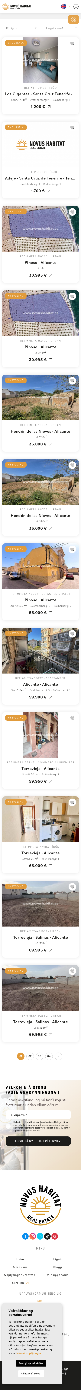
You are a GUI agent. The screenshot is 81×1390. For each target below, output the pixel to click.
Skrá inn (18, 1282)
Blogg (57, 1267)
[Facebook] (25, 1236)
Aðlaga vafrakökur (31, 1373)
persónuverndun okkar (53, 1124)
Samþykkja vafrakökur (31, 1363)
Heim (20, 1259)
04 (49, 1056)
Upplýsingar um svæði (20, 1275)
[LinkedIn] (40, 1236)
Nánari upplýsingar (28, 1353)
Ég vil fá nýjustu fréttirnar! (38, 1141)
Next (75, 62)
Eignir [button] (57, 1259)
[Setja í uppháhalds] (72, 43)
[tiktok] (47, 1236)
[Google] (54, 1236)
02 (30, 1056)
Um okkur (20, 1267)
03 (39, 1056)
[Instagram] (32, 1236)
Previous (6, 62)
